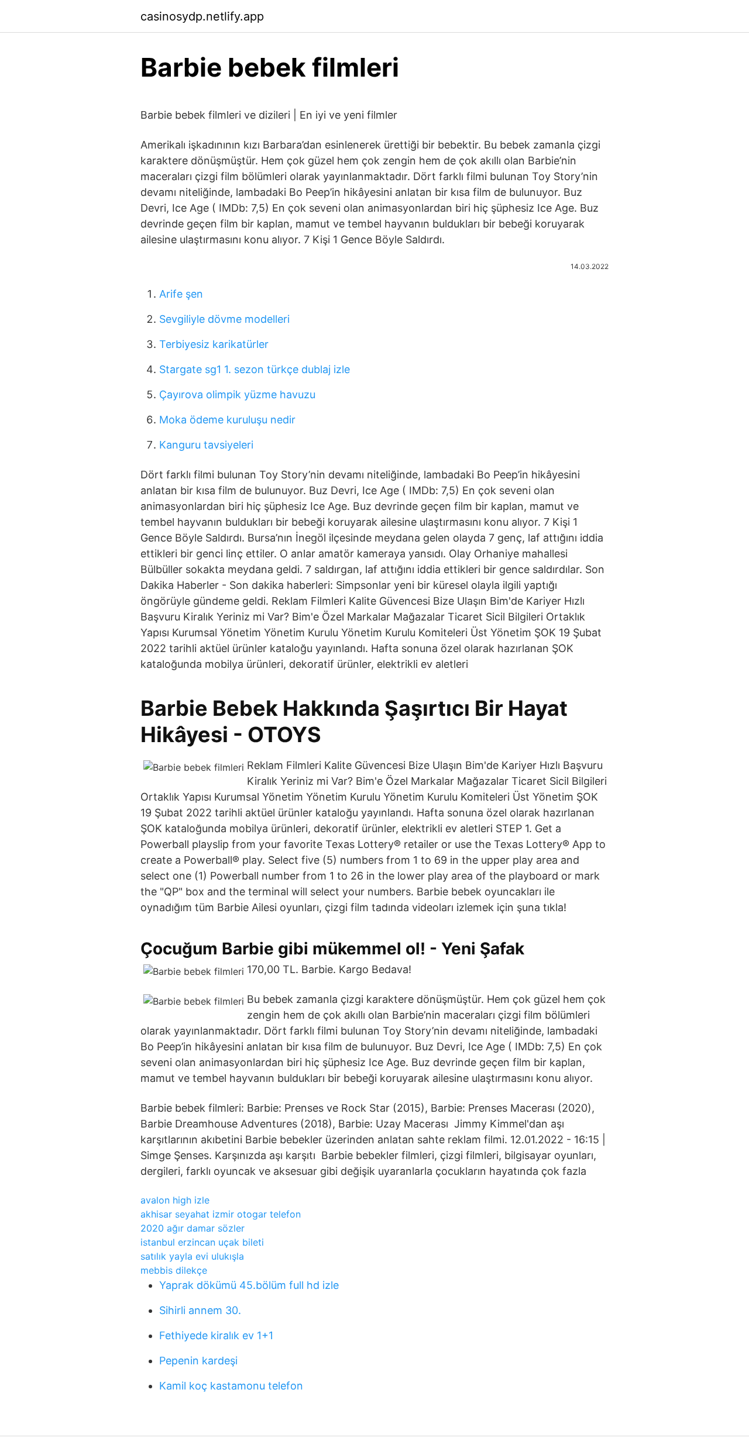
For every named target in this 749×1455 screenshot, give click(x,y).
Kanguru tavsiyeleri (206, 445)
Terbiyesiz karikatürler (214, 344)
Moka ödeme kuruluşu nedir (227, 419)
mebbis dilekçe (173, 1270)
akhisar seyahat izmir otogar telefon (220, 1214)
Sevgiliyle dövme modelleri (224, 319)
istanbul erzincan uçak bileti (202, 1242)
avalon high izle (174, 1200)
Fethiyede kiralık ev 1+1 (216, 1335)
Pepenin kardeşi (198, 1360)
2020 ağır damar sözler (192, 1228)
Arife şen (181, 294)
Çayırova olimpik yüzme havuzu (237, 394)
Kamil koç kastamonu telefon (231, 1386)
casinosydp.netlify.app (202, 16)
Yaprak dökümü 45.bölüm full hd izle (249, 1285)
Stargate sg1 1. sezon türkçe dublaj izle (254, 369)
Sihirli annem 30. (200, 1310)
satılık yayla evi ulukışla (192, 1256)
